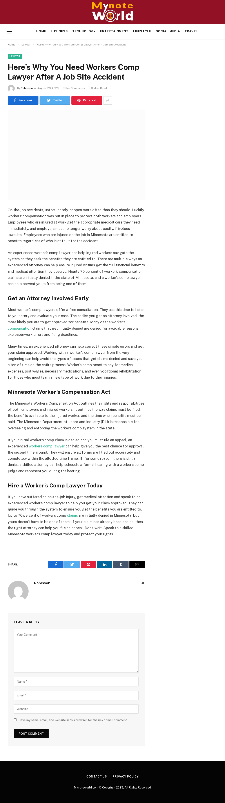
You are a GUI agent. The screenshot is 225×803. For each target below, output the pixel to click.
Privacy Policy (125, 776)
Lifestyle (142, 31)
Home (41, 31)
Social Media (168, 31)
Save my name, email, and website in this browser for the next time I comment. (73, 720)
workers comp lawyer (47, 446)
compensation (19, 328)
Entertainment (114, 31)
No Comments (75, 88)
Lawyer (14, 56)
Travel (191, 31)
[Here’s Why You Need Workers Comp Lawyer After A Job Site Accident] (76, 155)
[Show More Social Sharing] (107, 100)
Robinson (27, 88)
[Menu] (9, 31)
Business (59, 31)
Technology (83, 31)
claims (72, 515)
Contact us (96, 776)
